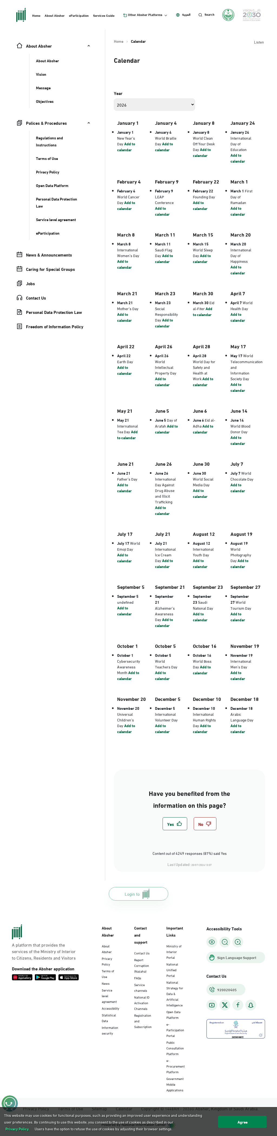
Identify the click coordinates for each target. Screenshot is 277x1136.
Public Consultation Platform (175, 1047)
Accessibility (110, 1008)
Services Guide (103, 15)
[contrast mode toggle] (212, 942)
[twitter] (225, 1005)
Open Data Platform (173, 1014)
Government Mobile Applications (175, 1084)
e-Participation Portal (175, 1029)
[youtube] (212, 1005)
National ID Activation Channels (141, 1002)
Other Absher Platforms (145, 14)
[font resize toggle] (225, 942)
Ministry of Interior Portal (174, 951)
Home (36, 15)
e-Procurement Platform (175, 1066)
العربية (186, 14)
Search (210, 14)
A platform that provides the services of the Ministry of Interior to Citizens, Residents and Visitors (44, 951)
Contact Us (142, 953)
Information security (110, 1030)
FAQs (137, 978)
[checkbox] (175, 823)
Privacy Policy (107, 961)
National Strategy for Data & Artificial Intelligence (174, 993)
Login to (132, 894)
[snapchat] (251, 1005)
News (106, 983)
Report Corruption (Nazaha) (141, 965)
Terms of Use (108, 973)
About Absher (55, 15)
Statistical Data (109, 1017)
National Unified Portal (172, 969)
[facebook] (238, 1005)
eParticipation (79, 15)
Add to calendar (126, 146)
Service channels (140, 987)
